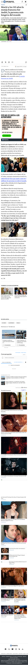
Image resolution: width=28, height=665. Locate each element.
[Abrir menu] (2, 2)
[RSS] (19, 649)
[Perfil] (14, 646)
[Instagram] (16, 649)
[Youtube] (12, 649)
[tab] (6, 362)
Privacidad (21, 653)
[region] (14, 370)
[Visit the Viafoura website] (24, 387)
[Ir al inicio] (8, 1)
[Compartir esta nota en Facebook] (2, 62)
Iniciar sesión (17, 352)
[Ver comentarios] (26, 5)
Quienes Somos (9, 653)
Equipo (24, 653)
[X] (9, 649)
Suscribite (6, 135)
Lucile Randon (11, 322)
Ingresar (22, 1)
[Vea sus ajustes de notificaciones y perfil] (25, 1)
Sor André (4, 322)
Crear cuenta (23, 352)
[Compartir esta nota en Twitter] (5, 62)
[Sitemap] (22, 649)
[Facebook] (5, 649)
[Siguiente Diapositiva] (26, 338)
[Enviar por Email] (12, 62)
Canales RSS (3, 653)
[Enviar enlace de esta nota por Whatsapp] (9, 62)
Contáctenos (15, 653)
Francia (18, 322)
